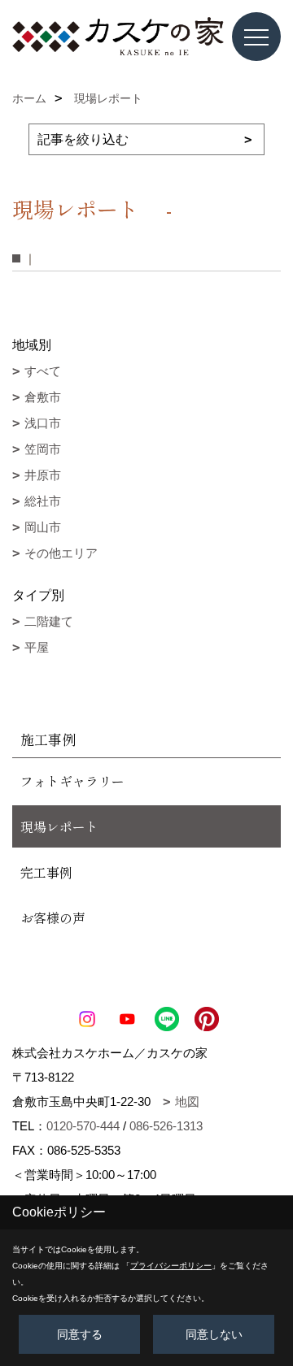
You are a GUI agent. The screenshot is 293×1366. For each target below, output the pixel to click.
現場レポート (59, 826)
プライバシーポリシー (171, 1265)
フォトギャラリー (72, 781)
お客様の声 (52, 917)
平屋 (36, 647)
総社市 (42, 501)
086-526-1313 (166, 1126)
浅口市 (42, 423)
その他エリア (61, 553)
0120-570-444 (83, 1126)
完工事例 (46, 872)
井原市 (42, 475)
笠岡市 (42, 449)
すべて (42, 371)
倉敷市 (42, 397)
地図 (187, 1101)
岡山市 (42, 527)
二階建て (48, 621)
